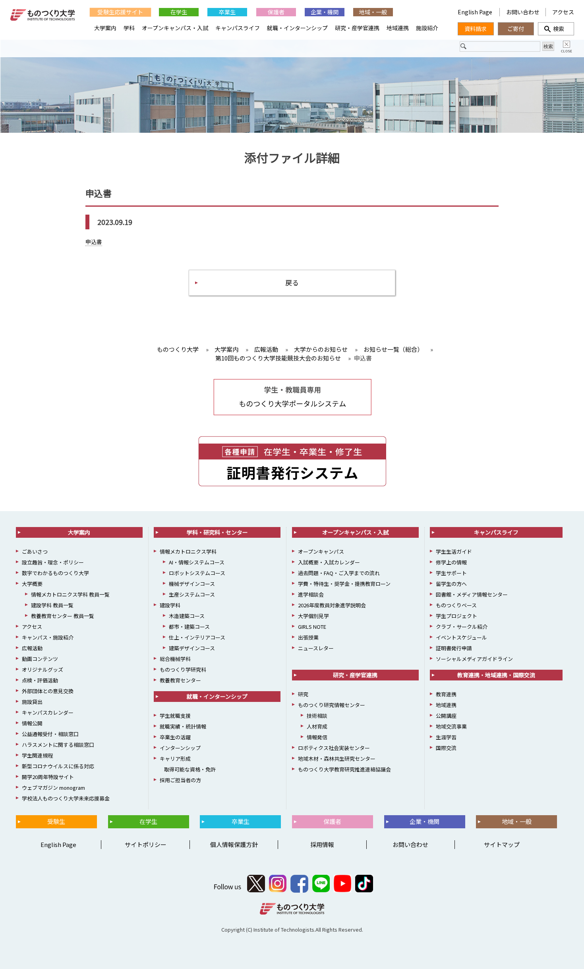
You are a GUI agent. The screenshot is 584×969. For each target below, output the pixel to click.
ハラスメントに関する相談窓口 (58, 744)
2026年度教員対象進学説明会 (332, 605)
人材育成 (317, 726)
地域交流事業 (451, 726)
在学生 (178, 12)
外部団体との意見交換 (47, 691)
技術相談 (317, 715)
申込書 (93, 242)
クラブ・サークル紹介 (461, 626)
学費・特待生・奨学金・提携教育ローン (344, 583)
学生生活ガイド (454, 551)
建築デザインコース (192, 648)
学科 (129, 28)
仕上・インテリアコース (197, 637)
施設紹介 (427, 28)
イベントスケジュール (461, 637)
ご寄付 (515, 29)
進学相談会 (311, 594)
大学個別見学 (313, 616)
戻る (292, 282)
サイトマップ (502, 844)
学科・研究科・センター (217, 532)
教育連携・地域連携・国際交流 (496, 675)
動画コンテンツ (40, 659)
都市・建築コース (189, 626)
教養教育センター (180, 680)
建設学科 (170, 605)
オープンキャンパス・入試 (175, 28)
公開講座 (446, 715)
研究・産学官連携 (357, 28)
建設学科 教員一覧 (52, 605)
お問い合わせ (523, 12)
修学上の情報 (451, 562)
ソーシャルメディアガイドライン (474, 659)
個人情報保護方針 (234, 844)
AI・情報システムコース (196, 562)
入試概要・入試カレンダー (329, 562)
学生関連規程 (37, 755)
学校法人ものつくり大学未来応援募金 (66, 798)
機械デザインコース (192, 583)
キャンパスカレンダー (47, 712)
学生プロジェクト (456, 616)
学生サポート (451, 573)
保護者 (276, 12)
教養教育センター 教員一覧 (62, 616)
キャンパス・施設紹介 (47, 637)
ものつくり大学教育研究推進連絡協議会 (344, 769)
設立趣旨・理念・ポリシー (53, 562)
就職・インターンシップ (297, 28)
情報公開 (32, 723)
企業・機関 (324, 12)
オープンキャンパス (321, 551)
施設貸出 (32, 701)
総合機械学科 (175, 659)
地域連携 (398, 28)
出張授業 (308, 637)
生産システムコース (192, 594)
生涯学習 (446, 737)
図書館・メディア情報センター (472, 594)
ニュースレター (316, 648)
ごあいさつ (35, 551)
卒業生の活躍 (175, 737)
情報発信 (317, 737)
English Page (475, 12)
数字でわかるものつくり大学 (55, 573)
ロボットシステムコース (197, 573)
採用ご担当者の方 (180, 780)
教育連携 (446, 694)
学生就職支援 (175, 715)
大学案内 (105, 28)
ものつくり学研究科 (183, 669)
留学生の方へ (451, 583)
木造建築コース (187, 616)
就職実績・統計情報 (183, 726)
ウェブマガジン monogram (53, 787)
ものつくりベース (456, 605)
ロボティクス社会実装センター (334, 748)
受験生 (56, 821)
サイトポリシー (145, 844)
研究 (303, 694)
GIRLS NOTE (312, 626)
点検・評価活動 (40, 680)
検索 (555, 29)
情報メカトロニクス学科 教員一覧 (70, 594)
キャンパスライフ (237, 28)
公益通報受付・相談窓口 (50, 734)
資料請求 (475, 29)
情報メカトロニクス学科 (188, 551)
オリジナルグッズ (42, 669)
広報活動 (32, 648)
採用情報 (322, 844)
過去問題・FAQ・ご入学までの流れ (339, 573)
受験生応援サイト (120, 12)
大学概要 (32, 583)
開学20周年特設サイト (48, 777)
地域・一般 (373, 12)
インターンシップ (180, 748)
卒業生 (227, 12)
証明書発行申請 (454, 648)
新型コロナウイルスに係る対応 (58, 766)
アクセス (563, 12)
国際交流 (446, 748)
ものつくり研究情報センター (331, 705)
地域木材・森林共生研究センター (336, 758)
